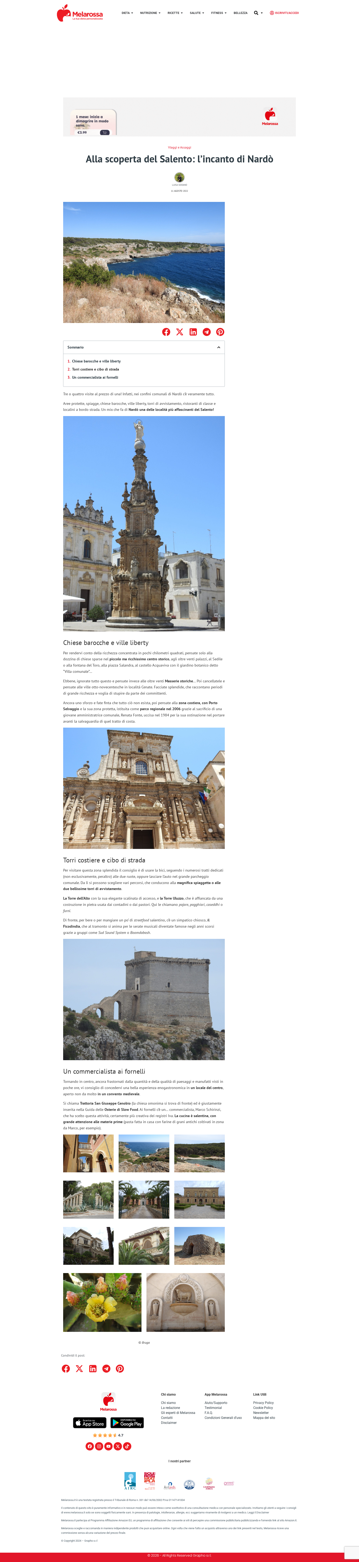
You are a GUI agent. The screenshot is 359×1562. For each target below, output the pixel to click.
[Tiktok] (127, 1446)
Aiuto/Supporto (216, 1403)
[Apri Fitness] (225, 13)
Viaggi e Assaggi (179, 147)
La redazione (170, 1408)
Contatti (167, 1418)
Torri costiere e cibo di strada (95, 369)
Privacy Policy (263, 1403)
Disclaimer (169, 1423)
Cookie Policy (263, 1408)
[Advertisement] (179, 57)
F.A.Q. (209, 1413)
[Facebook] (90, 1446)
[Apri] (261, 13)
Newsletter (261, 1413)
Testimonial (213, 1408)
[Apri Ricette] (181, 13)
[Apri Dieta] (132, 13)
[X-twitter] (118, 1446)
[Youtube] (108, 1446)
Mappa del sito (264, 1418)
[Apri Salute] (203, 13)
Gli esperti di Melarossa (178, 1413)
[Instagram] (99, 1446)
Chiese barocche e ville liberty (96, 361)
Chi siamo (168, 1403)
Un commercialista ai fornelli (95, 377)
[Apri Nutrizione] (159, 13)
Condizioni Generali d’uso (223, 1418)
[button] (166, 331)
